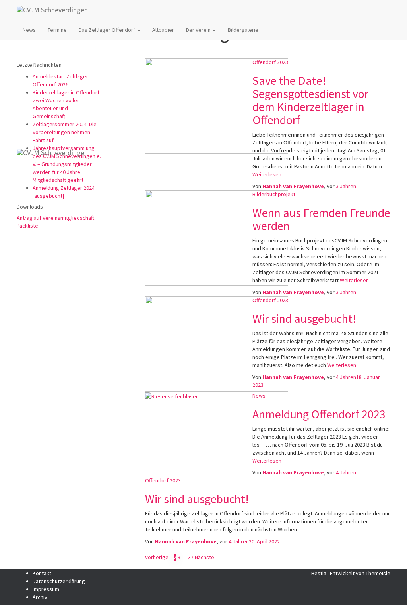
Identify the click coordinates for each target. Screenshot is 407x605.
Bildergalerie (243, 29)
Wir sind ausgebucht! (304, 318)
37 (191, 557)
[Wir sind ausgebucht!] (216, 343)
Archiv (40, 597)
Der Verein (199, 29)
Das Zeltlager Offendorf (107, 29)
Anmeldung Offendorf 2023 (319, 414)
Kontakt (42, 573)
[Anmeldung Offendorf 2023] (172, 395)
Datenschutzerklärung (59, 581)
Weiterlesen (341, 365)
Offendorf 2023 (270, 300)
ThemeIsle (378, 573)
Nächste (204, 557)
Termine (57, 29)
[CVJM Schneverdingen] (209, 10)
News (29, 29)
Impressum (46, 589)
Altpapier (163, 29)
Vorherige (157, 557)
